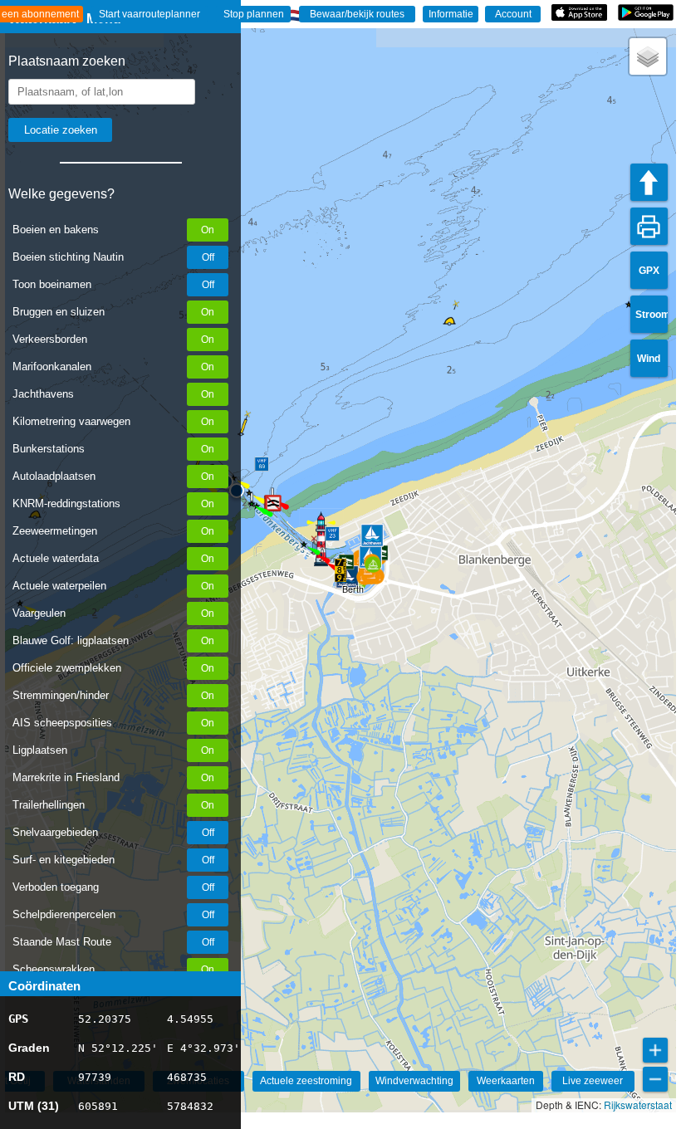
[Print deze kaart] (649, 226)
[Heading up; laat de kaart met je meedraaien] (649, 182)
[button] (340, 570)
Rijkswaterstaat (638, 1104)
